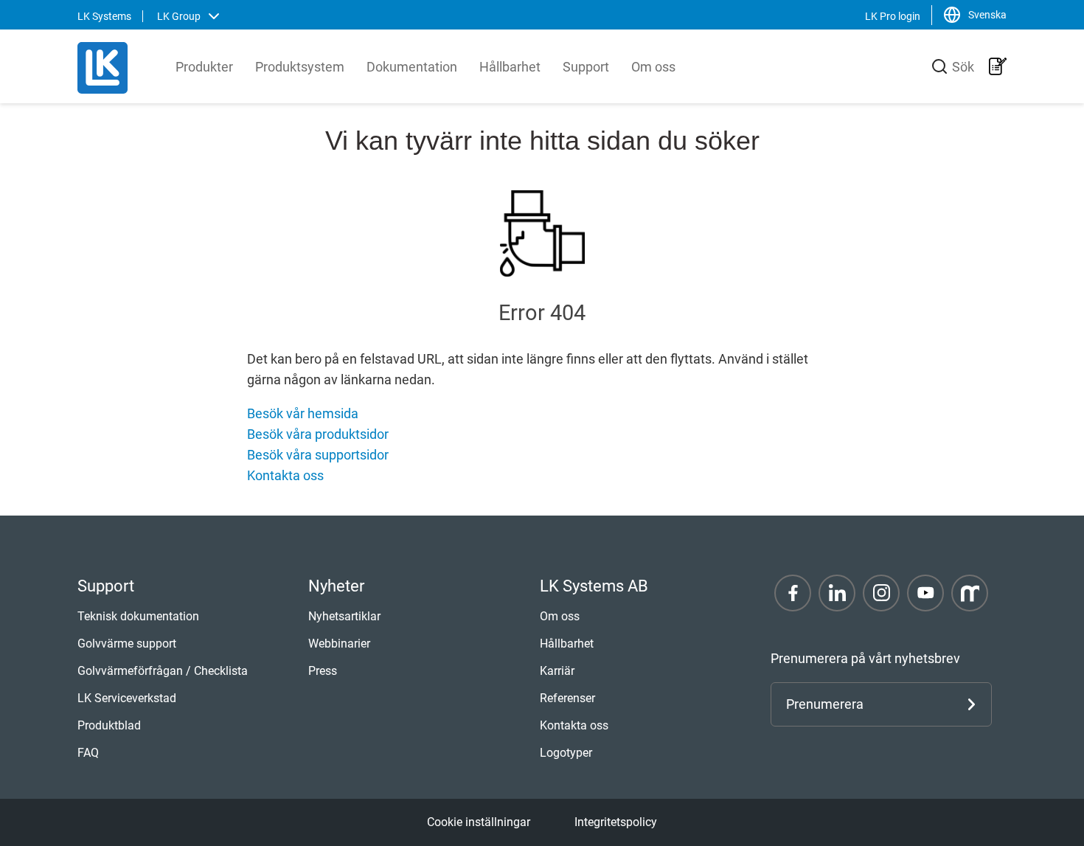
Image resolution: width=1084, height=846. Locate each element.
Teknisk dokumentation (138, 616)
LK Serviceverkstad (126, 698)
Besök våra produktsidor (318, 434)
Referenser (567, 698)
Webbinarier (339, 644)
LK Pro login (892, 16)
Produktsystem (299, 66)
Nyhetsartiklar (344, 616)
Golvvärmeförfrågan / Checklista (162, 671)
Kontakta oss (285, 475)
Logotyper (566, 753)
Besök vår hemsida (302, 413)
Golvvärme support (126, 644)
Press (322, 671)
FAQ (88, 753)
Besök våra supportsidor (318, 454)
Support (586, 66)
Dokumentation (411, 66)
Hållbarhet (510, 66)
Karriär (557, 671)
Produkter (204, 66)
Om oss (653, 66)
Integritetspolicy (615, 822)
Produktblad (109, 725)
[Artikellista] (998, 66)
